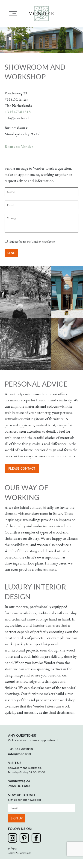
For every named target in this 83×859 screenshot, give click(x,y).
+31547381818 (18, 111)
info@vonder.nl (19, 754)
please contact (22, 468)
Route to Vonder (19, 146)
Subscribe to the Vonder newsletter (32, 241)
